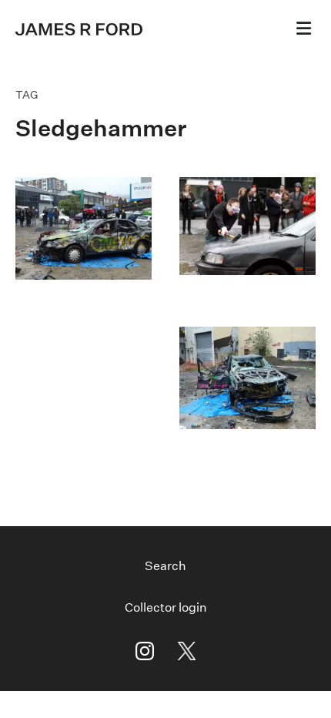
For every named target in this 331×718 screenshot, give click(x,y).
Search (165, 566)
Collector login (166, 607)
